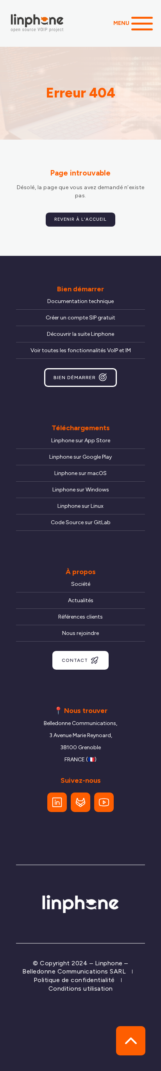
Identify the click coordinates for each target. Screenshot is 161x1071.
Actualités (80, 600)
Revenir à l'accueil (80, 219)
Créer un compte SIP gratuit (80, 317)
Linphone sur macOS (80, 473)
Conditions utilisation (80, 988)
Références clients (80, 617)
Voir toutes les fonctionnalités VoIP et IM (80, 350)
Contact (75, 660)
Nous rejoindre (80, 633)
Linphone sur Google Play (80, 457)
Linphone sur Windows (80, 489)
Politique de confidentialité (74, 980)
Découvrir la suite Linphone (80, 334)
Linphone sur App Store (80, 440)
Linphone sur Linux (80, 506)
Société (80, 584)
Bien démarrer (75, 377)
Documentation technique (80, 301)
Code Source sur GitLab (81, 522)
